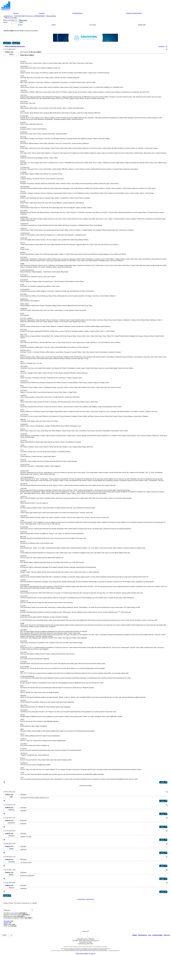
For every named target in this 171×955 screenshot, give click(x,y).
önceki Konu (81, 899)
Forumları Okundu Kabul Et (134, 13)
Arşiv (149, 935)
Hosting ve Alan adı (89, 953)
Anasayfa (15, 13)
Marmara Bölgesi (51, 16)
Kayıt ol (20, 24)
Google (53, 24)
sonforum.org (9, 16)
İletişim (134, 935)
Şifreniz (5, 22)
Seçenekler (161, 46)
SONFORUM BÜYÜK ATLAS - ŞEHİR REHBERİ (29, 16)
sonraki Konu (90, 899)
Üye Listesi (92, 24)
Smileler (6, 922)
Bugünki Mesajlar (77, 13)
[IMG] (5, 924)
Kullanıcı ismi (7, 20)
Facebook (42, 13)
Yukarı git (167, 935)
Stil (166, 46)
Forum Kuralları (157, 935)
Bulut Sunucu (80, 953)
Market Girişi (142, 24)
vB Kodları (7, 921)
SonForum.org (142, 935)
